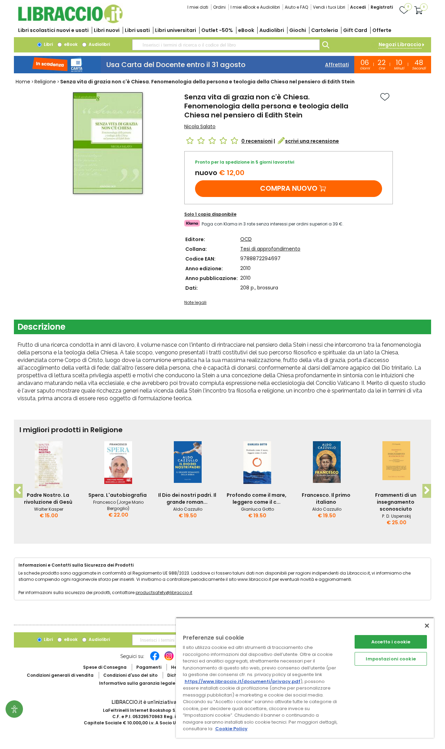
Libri (48, 44)
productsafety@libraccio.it (164, 592)
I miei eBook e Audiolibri (255, 7)
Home (23, 81)
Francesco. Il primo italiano (326, 498)
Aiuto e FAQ (296, 7)
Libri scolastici (53, 30)
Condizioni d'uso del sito (130, 675)
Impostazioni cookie (390, 659)
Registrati (382, 7)
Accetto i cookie (390, 642)
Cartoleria (324, 30)
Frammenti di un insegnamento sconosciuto (395, 502)
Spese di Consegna (105, 667)
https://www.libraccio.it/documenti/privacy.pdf (242, 681)
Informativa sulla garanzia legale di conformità (153, 683)
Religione (45, 81)
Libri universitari (175, 30)
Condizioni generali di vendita (60, 675)
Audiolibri (271, 30)
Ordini (219, 7)
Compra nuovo (288, 188)
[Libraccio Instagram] (169, 659)
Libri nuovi (107, 30)
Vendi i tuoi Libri (329, 7)
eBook (246, 30)
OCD (246, 239)
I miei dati (197, 7)
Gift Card (355, 30)
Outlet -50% (217, 30)
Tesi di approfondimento (270, 248)
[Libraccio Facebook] (155, 659)
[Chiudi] (427, 626)
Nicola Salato (200, 126)
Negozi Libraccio (400, 44)
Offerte (381, 30)
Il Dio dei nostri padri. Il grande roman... (187, 498)
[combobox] (226, 44)
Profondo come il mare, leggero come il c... (256, 498)
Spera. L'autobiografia (117, 495)
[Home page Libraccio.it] (70, 22)
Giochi (297, 30)
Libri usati (137, 30)
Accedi (358, 7)
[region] (305, 677)
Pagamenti (148, 667)
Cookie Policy (231, 728)
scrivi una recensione (312, 141)
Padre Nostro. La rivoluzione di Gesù (48, 498)
